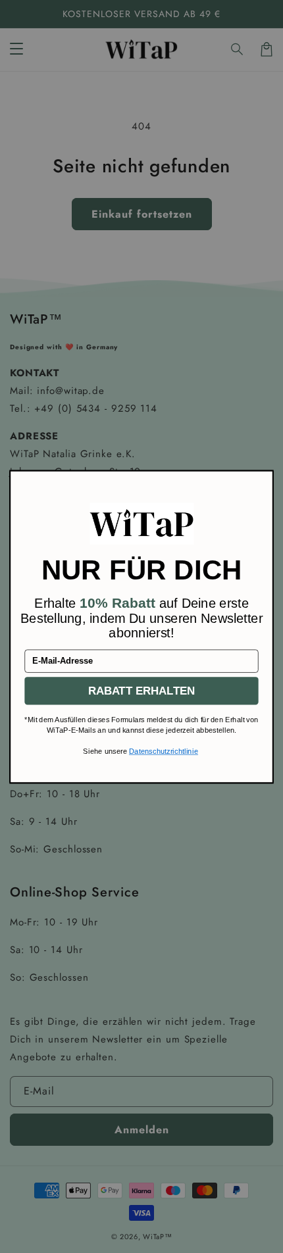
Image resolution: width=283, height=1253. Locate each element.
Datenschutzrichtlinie (163, 751)
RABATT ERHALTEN (141, 690)
